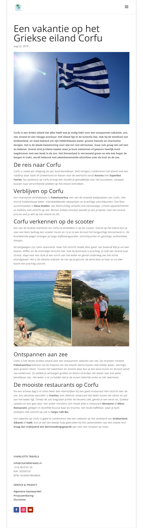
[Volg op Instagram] (23, 510)
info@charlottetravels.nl (28, 463)
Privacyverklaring (23, 495)
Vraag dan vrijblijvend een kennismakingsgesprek (43, 426)
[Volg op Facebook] (16, 510)
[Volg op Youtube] (30, 510)
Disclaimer (20, 499)
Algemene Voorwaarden (28, 491)
